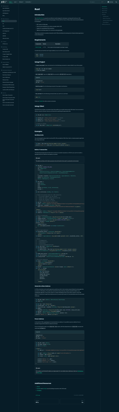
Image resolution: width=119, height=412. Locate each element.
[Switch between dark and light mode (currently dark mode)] (116, 2)
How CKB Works (6, 8)
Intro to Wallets (6, 64)
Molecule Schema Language (8, 82)
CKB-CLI (4, 33)
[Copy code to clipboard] (83, 54)
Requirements (104, 8)
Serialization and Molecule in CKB (9, 72)
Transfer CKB (5, 49)
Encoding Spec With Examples (8, 84)
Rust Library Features (7, 74)
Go (3, 23)
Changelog (39, 390)
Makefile (41, 101)
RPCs (4, 15)
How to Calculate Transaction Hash (8, 100)
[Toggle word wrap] (80, 165)
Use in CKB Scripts (6, 77)
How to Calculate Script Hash (8, 102)
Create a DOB (5, 56)
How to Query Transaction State (9, 97)
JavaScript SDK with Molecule (8, 89)
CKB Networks (5, 13)
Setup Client (104, 12)
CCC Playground (6, 30)
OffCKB (4, 35)
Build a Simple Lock (6, 59)
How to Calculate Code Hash (8, 104)
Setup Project (104, 10)
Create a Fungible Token (7, 54)
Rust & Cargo (38, 47)
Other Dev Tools (6, 38)
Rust (3, 21)
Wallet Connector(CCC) (7, 66)
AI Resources (5, 43)
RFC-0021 (40, 372)
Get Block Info (105, 16)
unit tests (45, 388)
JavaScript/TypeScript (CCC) (8, 28)
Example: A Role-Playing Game (8, 87)
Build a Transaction (106, 18)
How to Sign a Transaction (8, 95)
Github (38, 386)
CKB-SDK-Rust (40, 18)
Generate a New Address (107, 20)
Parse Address (105, 22)
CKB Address (80, 371)
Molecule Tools (5, 79)
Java (3, 26)
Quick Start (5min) (6, 10)
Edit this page (38, 395)
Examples (39, 388)
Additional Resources (106, 24)
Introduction (104, 6)
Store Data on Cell (6, 51)
